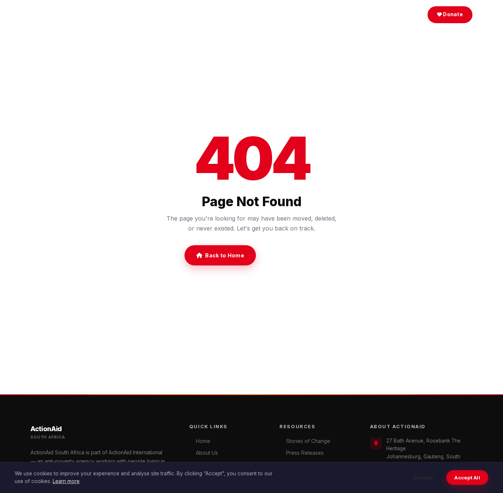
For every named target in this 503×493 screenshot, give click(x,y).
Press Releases (305, 453)
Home (173, 14)
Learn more (66, 481)
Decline (423, 477)
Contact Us (290, 255)
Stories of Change (308, 441)
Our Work (282, 14)
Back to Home (224, 255)
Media (243, 14)
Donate (452, 14)
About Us (204, 14)
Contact (316, 14)
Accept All (467, 477)
